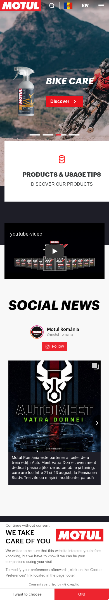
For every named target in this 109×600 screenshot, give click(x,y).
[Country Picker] (68, 6)
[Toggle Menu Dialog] (101, 5)
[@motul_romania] (36, 332)
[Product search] (52, 5)
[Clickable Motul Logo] (20, 5)
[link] (54, 92)
